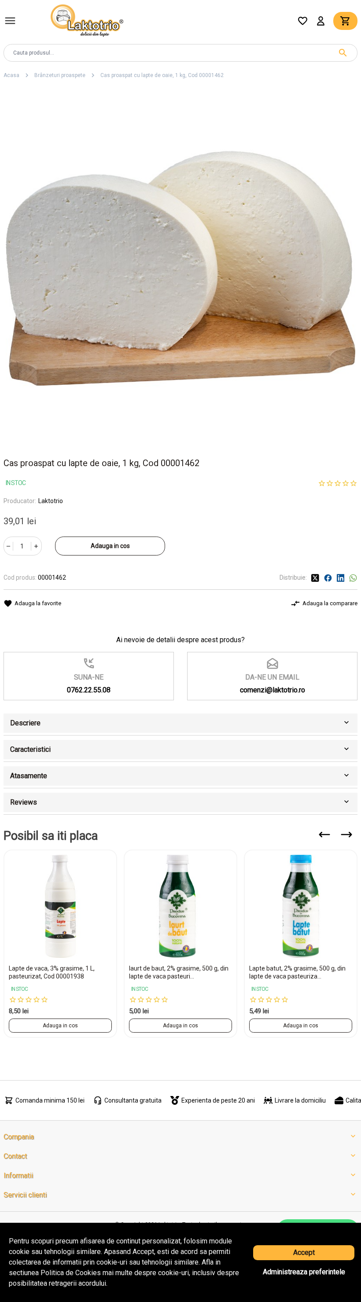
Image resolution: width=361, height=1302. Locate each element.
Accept (304, 1252)
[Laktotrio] (87, 20)
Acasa (11, 75)
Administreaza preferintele (304, 1272)
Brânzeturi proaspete (59, 75)
